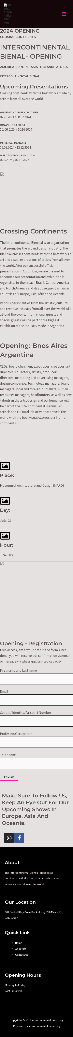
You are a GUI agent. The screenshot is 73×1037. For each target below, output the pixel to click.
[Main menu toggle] (64, 14)
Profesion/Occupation (16, 733)
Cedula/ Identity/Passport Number (25, 712)
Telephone (8, 755)
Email (4, 691)
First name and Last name (18, 670)
